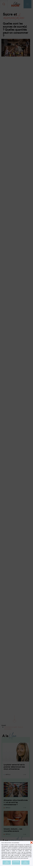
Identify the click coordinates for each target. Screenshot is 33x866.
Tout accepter (7, 862)
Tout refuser (16, 861)
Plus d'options (25, 862)
